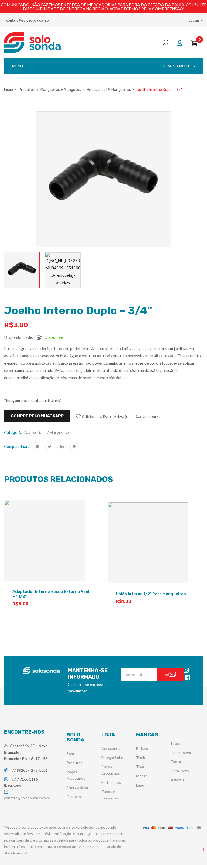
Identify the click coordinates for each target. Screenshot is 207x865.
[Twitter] (49, 446)
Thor (140, 766)
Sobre (72, 753)
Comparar (151, 416)
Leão (140, 785)
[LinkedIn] (62, 446)
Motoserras (111, 782)
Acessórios (110, 748)
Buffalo (142, 748)
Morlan (142, 776)
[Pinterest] (74, 446)
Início (8, 89)
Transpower (181, 752)
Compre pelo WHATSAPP (37, 415)
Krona (176, 743)
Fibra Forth (180, 770)
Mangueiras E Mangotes (60, 89)
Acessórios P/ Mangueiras (109, 89)
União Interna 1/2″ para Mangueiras (151, 594)
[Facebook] (37, 446)
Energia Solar (77, 787)
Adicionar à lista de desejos (106, 416)
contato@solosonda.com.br (28, 20)
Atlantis (177, 780)
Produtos (27, 89)
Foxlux (176, 761)
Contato (74, 796)
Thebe (141, 757)
